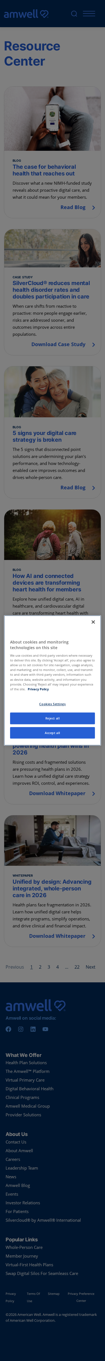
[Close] (93, 622)
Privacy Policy (38, 689)
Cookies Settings (52, 704)
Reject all (52, 718)
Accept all (52, 733)
